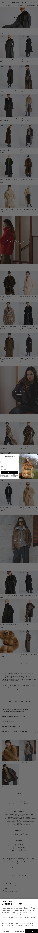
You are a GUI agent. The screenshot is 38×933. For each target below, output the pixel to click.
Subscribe (9, 472)
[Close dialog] (37, 454)
